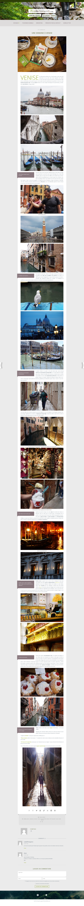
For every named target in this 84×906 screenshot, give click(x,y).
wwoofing (39, 23)
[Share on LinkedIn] (51, 810)
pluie (57, 818)
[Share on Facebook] (32, 810)
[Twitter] (72, 1)
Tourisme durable (27, 23)
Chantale (33, 829)
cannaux (31, 818)
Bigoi (40, 587)
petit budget (52, 818)
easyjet (35, 818)
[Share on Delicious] (43, 810)
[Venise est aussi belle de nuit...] (42, 535)
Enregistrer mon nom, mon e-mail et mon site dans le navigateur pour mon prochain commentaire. (42, 881)
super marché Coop (41, 745)
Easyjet (51, 727)
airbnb (24, 818)
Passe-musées (24, 738)
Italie (40, 817)
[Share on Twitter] (36, 810)
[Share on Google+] (29, 810)
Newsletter (67, 23)
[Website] (31, 831)
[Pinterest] (70, 1)
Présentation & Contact (53, 23)
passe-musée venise (45, 818)
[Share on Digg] (40, 810)
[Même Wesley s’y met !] (42, 199)
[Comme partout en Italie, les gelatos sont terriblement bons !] (42, 494)
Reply (25, 848)
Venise (43, 817)
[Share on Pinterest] (54, 810)
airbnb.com (57, 582)
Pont (60, 818)
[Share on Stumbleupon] (47, 810)
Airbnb (26, 735)
